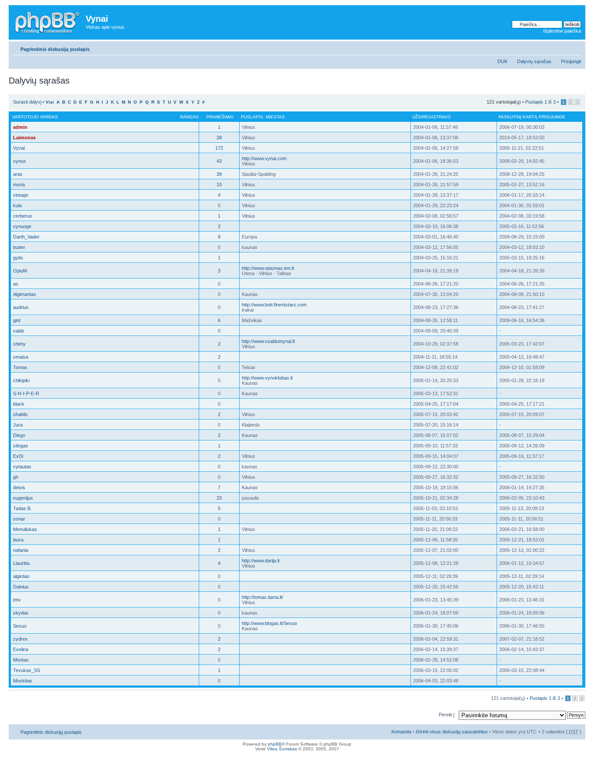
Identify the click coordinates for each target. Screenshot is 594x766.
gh (15, 477)
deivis (19, 487)
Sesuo (20, 625)
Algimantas (24, 294)
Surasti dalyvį (27, 101)
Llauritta (21, 563)
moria (19, 184)
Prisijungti (571, 61)
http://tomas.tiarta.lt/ (262, 597)
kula (17, 205)
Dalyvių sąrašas (534, 61)
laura (18, 539)
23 (219, 498)
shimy (19, 343)
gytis (18, 257)
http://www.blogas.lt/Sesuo (269, 623)
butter (19, 247)
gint (16, 320)
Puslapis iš (540, 101)
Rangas (189, 116)
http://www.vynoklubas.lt (267, 377)
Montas (21, 659)
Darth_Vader (26, 236)
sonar (19, 518)
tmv (17, 599)
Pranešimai (220, 116)
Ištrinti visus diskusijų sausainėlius (452, 731)
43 (219, 161)
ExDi (18, 456)
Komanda (401, 731)
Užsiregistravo (431, 116)
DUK (502, 61)
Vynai (19, 148)
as (15, 283)
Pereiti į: (447, 714)
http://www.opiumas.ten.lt (268, 268)
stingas (20, 445)
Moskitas (22, 680)
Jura (18, 424)
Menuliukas (25, 529)
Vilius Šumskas (282, 748)
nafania (20, 550)
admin (20, 127)
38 (219, 137)
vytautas (22, 466)
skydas (21, 612)
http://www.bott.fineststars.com (274, 304)
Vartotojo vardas (35, 116)
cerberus (22, 215)
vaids (18, 330)
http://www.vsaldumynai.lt (268, 341)
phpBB (275, 744)
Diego (19, 435)
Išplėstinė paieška (562, 31)
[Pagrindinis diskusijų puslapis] (48, 21)
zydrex (20, 639)
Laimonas (24, 137)
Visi (50, 102)
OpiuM (20, 270)
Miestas (275, 116)
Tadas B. (22, 508)
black (18, 404)
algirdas (21, 576)
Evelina (20, 649)
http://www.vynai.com (264, 158)
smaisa (20, 356)
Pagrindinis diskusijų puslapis (55, 49)
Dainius (21, 586)
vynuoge (22, 226)
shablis (20, 414)
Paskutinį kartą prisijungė (531, 116)
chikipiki (21, 380)
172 (219, 148)
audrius (21, 307)
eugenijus (23, 498)
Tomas (20, 367)
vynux (19, 161)
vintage (20, 195)
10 (219, 184)
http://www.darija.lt (261, 560)
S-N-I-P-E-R (26, 393)
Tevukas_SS (26, 670)
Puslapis (252, 116)
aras (18, 174)
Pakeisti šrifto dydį (574, 47)
